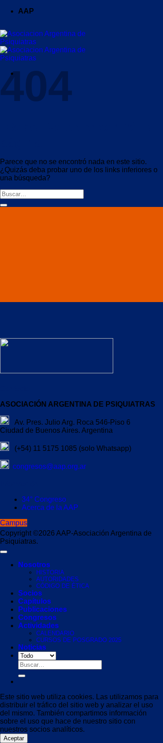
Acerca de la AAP (50, 507)
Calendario (55, 633)
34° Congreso (44, 499)
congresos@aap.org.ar (47, 466)
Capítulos (34, 601)
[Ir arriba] (3, 551)
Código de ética (62, 585)
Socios (30, 593)
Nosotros (34, 565)
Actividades (38, 625)
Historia (50, 572)
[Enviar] (3, 205)
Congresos (37, 617)
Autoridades (57, 579)
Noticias (32, 647)
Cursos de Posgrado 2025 (78, 640)
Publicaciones (42, 609)
